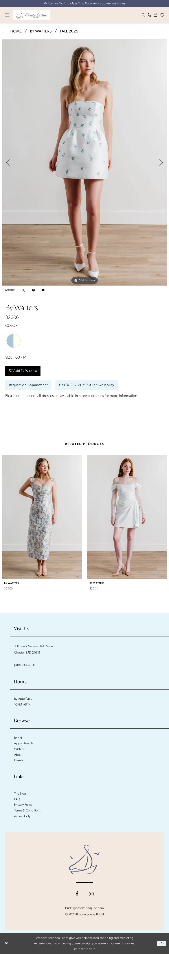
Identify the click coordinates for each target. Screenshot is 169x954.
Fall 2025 (69, 32)
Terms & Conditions (27, 810)
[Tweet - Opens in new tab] (23, 290)
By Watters (41, 32)
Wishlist (19, 749)
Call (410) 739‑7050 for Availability (86, 385)
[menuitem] (7, 15)
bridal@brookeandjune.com (84, 908)
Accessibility (22, 816)
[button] (7, 15)
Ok (162, 943)
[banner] (31, 15)
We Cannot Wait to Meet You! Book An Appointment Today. (85, 3)
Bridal (18, 738)
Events (18, 760)
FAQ (17, 799)
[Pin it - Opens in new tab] (33, 290)
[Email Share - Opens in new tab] (43, 290)
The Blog (20, 793)
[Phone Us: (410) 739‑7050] (150, 15)
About (18, 755)
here (92, 949)
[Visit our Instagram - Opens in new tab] (91, 894)
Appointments (23, 743)
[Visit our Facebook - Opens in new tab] (77, 894)
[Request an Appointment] (156, 15)
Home (16, 32)
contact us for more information (112, 396)
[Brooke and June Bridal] (84, 859)
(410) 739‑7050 (24, 665)
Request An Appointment (28, 385)
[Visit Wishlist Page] (162, 15)
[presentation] (42, 517)
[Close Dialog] (6, 943)
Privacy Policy (23, 805)
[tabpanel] (84, 162)
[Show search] (143, 15)
